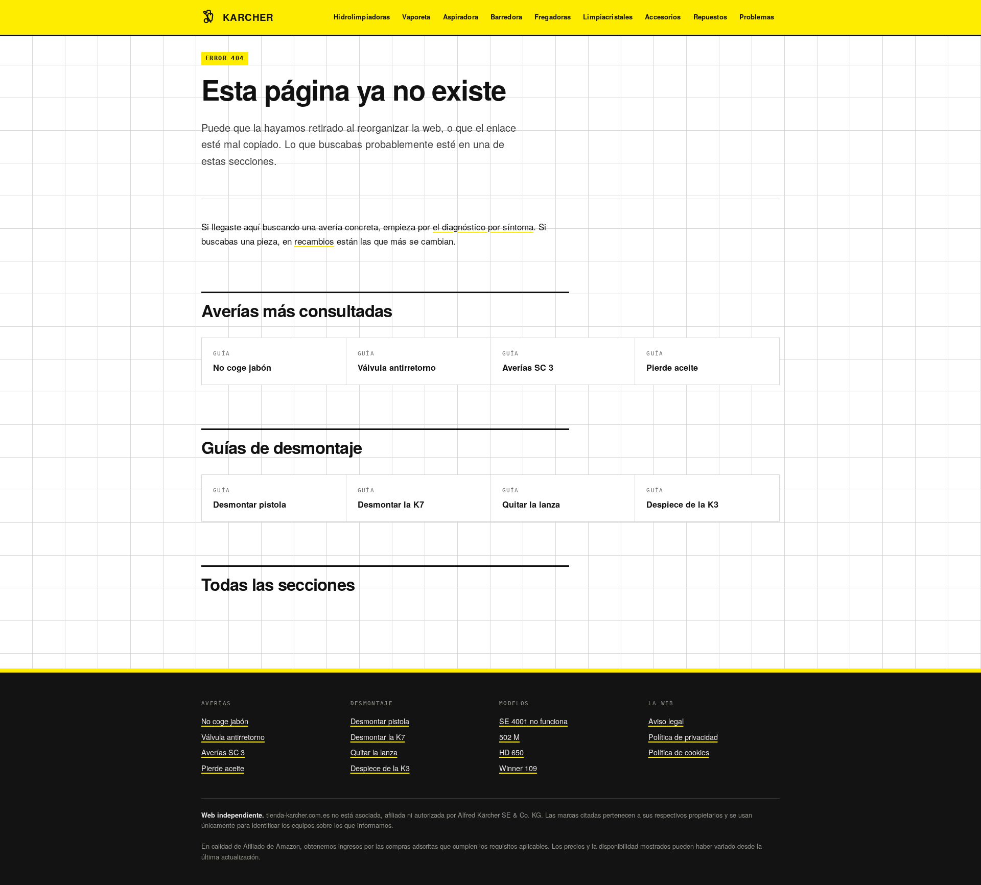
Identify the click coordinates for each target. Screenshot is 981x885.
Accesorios (663, 16)
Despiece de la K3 (380, 767)
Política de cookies (678, 752)
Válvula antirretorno (233, 736)
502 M (509, 736)
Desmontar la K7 (378, 736)
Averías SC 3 (223, 752)
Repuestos (710, 16)
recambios (314, 240)
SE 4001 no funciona (533, 720)
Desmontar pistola (380, 720)
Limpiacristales (608, 16)
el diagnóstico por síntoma (483, 226)
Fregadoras (552, 16)
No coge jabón (224, 720)
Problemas (756, 16)
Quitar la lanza (374, 752)
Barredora (506, 16)
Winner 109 (518, 767)
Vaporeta (416, 16)
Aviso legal (666, 720)
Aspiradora (460, 16)
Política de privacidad (683, 736)
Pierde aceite (222, 767)
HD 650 (511, 752)
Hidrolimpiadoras (362, 16)
